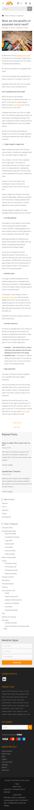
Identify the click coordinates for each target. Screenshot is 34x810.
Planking (4, 587)
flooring (17, 694)
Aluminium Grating (11, 563)
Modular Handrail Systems (13, 600)
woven (28, 714)
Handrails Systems (8, 577)
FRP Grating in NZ (10, 567)
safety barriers (6, 708)
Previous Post (17, 423)
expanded (4, 694)
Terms (17, 784)
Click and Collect (7, 762)
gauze (3, 697)
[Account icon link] (26, 3)
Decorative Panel (7, 528)
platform (10, 705)
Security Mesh (9, 544)
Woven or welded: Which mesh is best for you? (16, 444)
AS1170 (9, 691)
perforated (4, 705)
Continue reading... (7, 465)
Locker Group (17, 795)
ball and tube (15, 691)
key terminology (17, 105)
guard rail (16, 697)
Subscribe (17, 662)
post (15, 705)
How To (4, 507)
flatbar (13, 694)
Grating (4, 561)
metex (22, 700)
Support (4, 759)
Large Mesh (8, 540)
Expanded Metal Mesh (9, 531)
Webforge (20, 714)
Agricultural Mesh (10, 533)
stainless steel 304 (7, 711)
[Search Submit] (30, 727)
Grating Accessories (11, 570)
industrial (9, 700)
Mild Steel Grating (10, 573)
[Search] (29, 9)
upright (10, 714)
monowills (20, 703)
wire (25, 714)
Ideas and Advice (10, 16)
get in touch (26, 411)
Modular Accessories (11, 596)
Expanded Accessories (12, 537)
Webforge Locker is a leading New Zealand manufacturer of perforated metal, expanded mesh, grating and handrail (16, 802)
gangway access (24, 694)
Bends (7, 593)
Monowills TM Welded (12, 603)
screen (12, 708)
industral (4, 700)
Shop (3, 756)
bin (24, 691)
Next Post (17, 427)
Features (5, 503)
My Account (5, 770)
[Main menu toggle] (2, 3)
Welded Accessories (11, 610)
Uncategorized (6, 517)
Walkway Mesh (10, 554)
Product (25, 28)
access (4, 691)
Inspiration (20, 16)
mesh (14, 700)
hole (26, 697)
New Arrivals (6, 580)
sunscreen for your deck (9, 297)
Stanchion (19, 711)
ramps (27, 705)
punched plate (20, 705)
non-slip (26, 703)
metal (18, 700)
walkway (14, 714)
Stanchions (8, 607)
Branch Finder (6, 754)
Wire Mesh (5, 620)
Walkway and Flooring (9, 617)
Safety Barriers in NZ (8, 590)
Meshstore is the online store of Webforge (14, 790)
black (27, 691)
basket (21, 691)
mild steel (14, 703)
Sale (3, 613)
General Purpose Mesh (9, 557)
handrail (22, 697)
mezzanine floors (6, 703)
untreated (4, 714)
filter (9, 694)
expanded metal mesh (23, 55)
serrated (17, 708)
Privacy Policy (17, 787)
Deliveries (5, 765)
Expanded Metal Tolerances (11, 471)
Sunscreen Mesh (10, 550)
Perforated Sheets (8, 584)
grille (12, 697)
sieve (21, 708)
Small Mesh (9, 547)
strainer (25, 711)
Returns (4, 767)
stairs (14, 711)
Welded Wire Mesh (11, 623)
